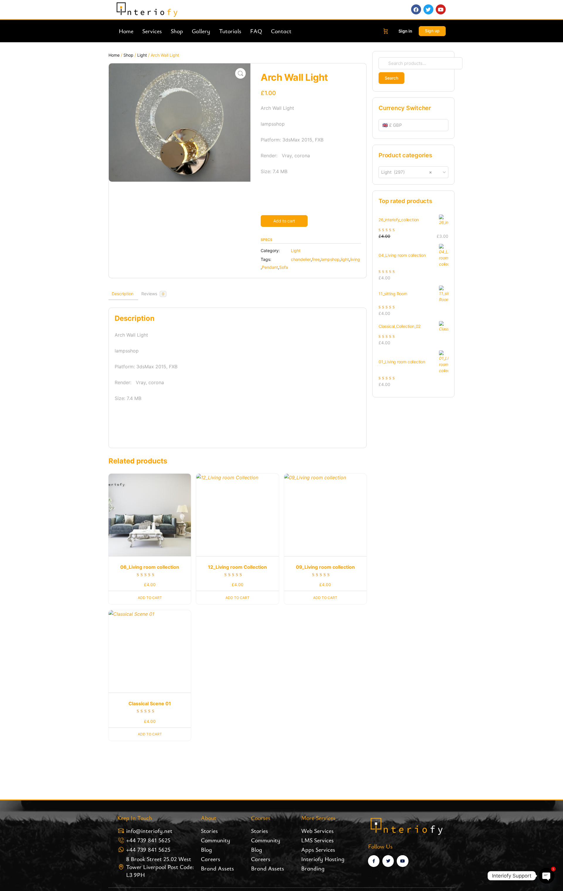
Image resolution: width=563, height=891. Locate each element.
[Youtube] (402, 861)
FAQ (256, 31)
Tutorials (230, 31)
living (355, 259)
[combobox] (413, 172)
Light (142, 55)
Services (152, 31)
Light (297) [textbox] (406, 172)
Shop (177, 31)
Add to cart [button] (150, 597)
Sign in (405, 30)
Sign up (432, 30)
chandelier (301, 259)
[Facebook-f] (373, 861)
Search (391, 77)
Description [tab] (122, 293)
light (345, 259)
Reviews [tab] (152, 293)
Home (126, 31)
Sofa (283, 267)
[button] (240, 73)
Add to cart (284, 220)
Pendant (270, 267)
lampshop (330, 259)
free (316, 259)
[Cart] (385, 31)
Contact (281, 31)
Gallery (201, 31)
